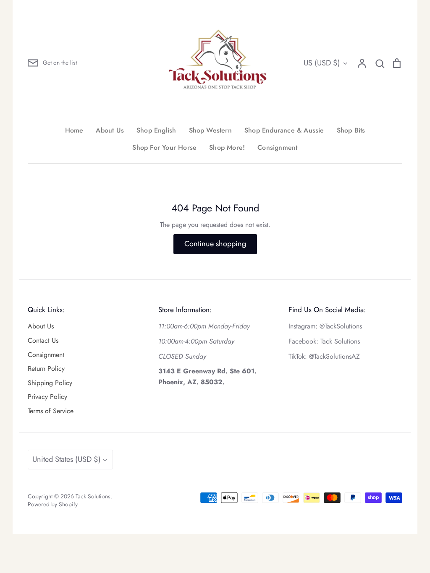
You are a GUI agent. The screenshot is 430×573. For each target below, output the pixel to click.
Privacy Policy (47, 396)
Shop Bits (351, 130)
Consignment (277, 147)
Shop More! (227, 147)
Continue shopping (215, 243)
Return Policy (46, 368)
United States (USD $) (66, 459)
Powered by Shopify (53, 504)
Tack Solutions (93, 496)
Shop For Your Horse (164, 147)
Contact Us (43, 340)
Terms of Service (50, 411)
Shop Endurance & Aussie (284, 130)
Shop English (156, 130)
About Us (110, 130)
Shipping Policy (50, 383)
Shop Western (210, 130)
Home (74, 130)
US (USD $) (322, 62)
